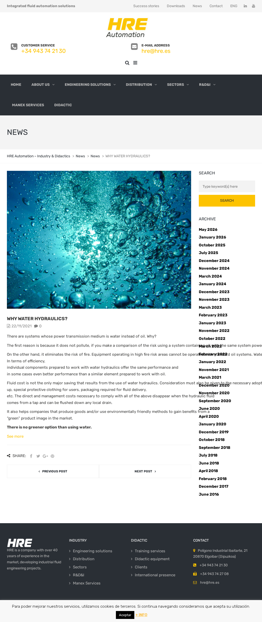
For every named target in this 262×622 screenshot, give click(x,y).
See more (15, 436)
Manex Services (28, 105)
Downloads (176, 6)
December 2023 (214, 292)
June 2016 (209, 494)
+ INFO (141, 615)
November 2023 (214, 299)
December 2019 (214, 432)
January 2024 (212, 284)
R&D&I (205, 84)
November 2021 (214, 369)
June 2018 (209, 463)
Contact (216, 6)
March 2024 (210, 276)
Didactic (63, 105)
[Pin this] (52, 456)
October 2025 (212, 245)
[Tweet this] (38, 456)
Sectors (175, 84)
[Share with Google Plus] (45, 456)
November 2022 (214, 330)
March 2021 (210, 377)
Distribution (139, 84)
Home (16, 84)
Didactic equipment (152, 559)
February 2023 (213, 315)
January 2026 (212, 237)
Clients (141, 567)
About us (40, 84)
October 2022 (212, 338)
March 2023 (210, 307)
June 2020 (209, 408)
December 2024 (214, 260)
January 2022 (212, 362)
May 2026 (208, 229)
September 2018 (214, 447)
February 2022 (213, 354)
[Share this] (31, 456)
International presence (155, 575)
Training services (150, 551)
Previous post (54, 471)
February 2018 (213, 478)
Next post (143, 471)
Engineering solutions (88, 84)
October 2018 (212, 439)
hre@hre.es (155, 50)
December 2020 (214, 385)
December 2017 (213, 486)
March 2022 (210, 346)
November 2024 (214, 268)
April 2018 (208, 471)
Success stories (146, 6)
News (197, 6)
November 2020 (214, 393)
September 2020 (215, 401)
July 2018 (208, 455)
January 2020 (212, 424)
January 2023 (212, 323)
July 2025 (208, 252)
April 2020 (209, 416)
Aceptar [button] (125, 615)
